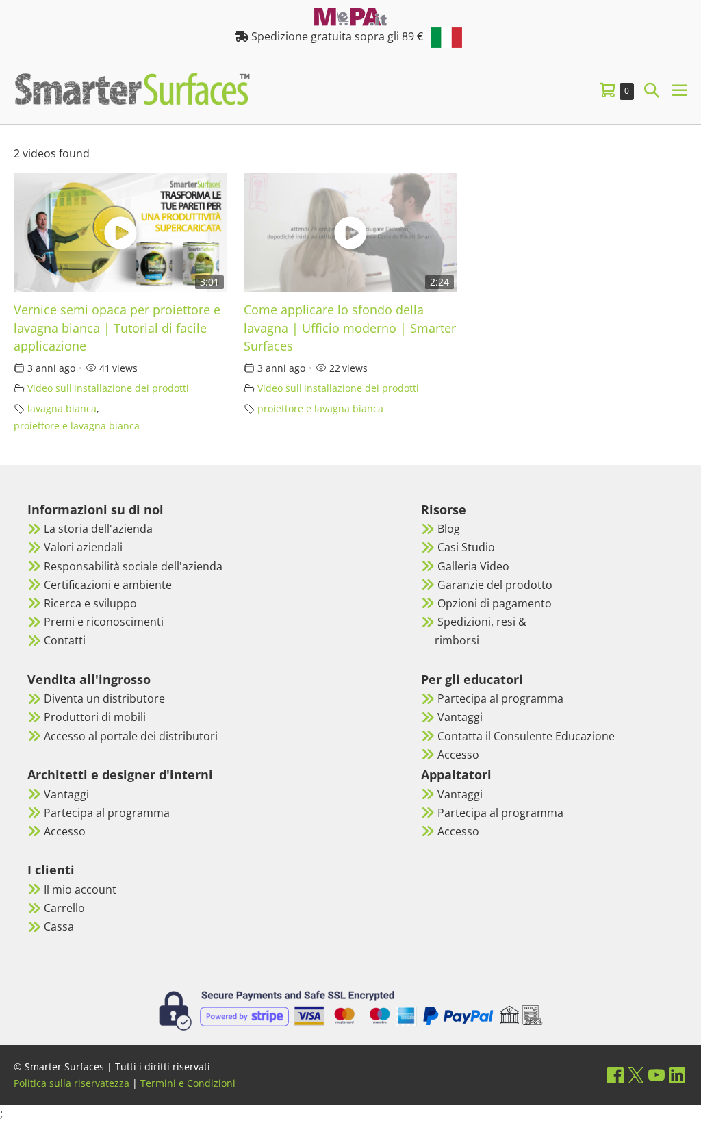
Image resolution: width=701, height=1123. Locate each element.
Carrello (64, 908)
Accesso (65, 831)
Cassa (59, 926)
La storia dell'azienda (98, 528)
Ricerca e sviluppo (90, 603)
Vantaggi (66, 794)
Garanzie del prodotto (494, 584)
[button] (651, 89)
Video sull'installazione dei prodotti (108, 387)
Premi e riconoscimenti (104, 621)
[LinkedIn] (677, 1075)
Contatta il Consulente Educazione (526, 736)
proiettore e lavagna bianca (77, 425)
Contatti (65, 640)
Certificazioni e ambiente (108, 584)
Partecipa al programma (107, 812)
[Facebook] (615, 1075)
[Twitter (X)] (636, 1075)
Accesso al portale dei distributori (131, 736)
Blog (448, 528)
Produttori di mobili (95, 716)
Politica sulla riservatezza (71, 1082)
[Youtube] (656, 1075)
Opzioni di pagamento (494, 603)
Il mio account (80, 889)
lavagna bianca (62, 408)
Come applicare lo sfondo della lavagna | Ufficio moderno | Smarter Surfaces (350, 327)
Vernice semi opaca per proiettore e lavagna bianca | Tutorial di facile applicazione (117, 327)
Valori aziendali (83, 547)
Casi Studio (466, 547)
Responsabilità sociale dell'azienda (133, 566)
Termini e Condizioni (187, 1082)
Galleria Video (473, 566)
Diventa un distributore (104, 698)
